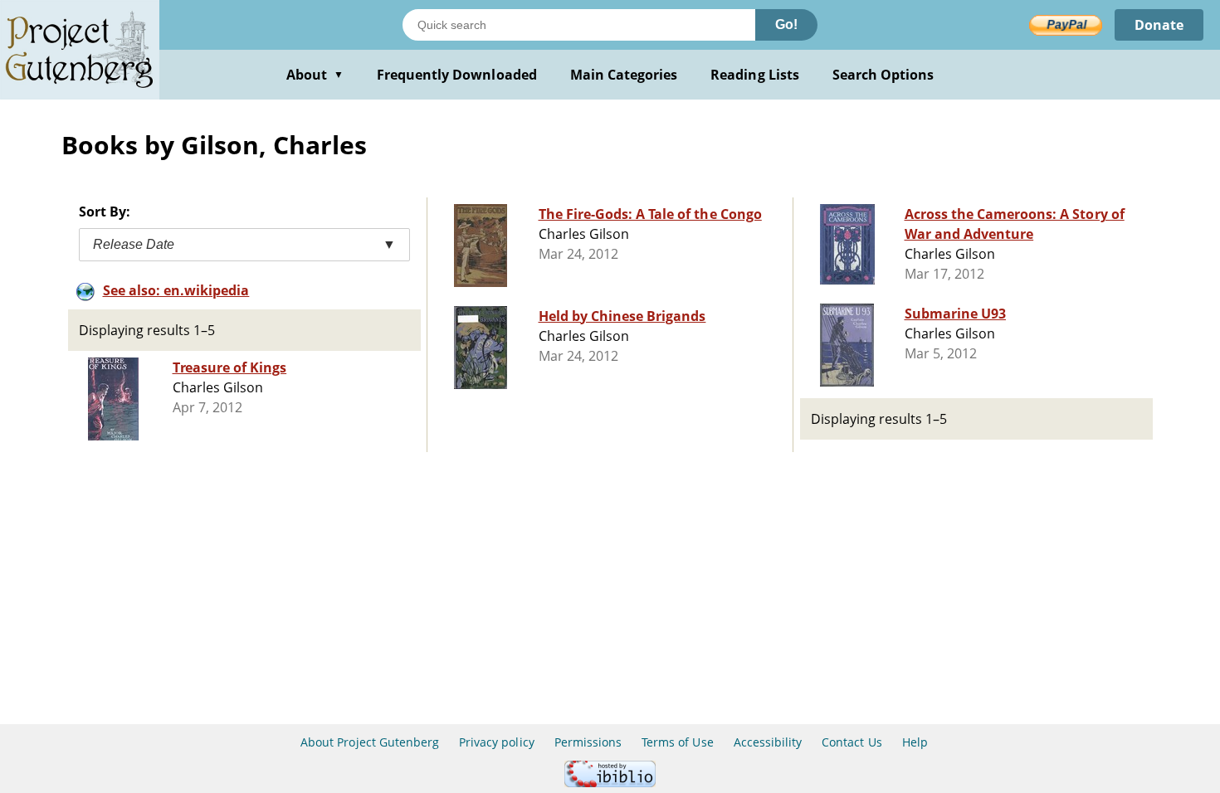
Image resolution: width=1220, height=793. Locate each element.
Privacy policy (496, 742)
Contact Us (851, 742)
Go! (786, 24)
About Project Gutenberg (369, 742)
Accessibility (768, 742)
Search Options (883, 75)
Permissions (588, 742)
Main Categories (624, 75)
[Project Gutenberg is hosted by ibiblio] (610, 783)
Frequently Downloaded (457, 75)
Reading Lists (754, 75)
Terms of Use (677, 742)
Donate (1159, 25)
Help (915, 742)
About (315, 75)
